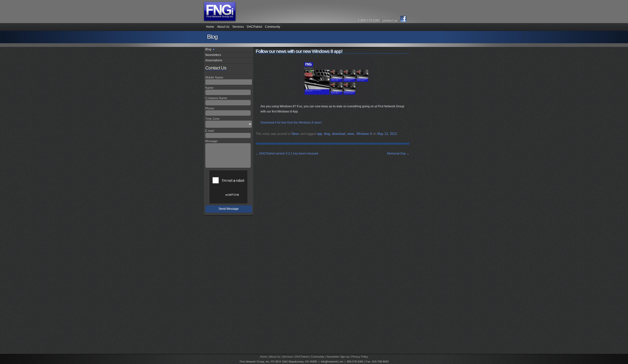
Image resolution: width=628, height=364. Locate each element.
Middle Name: (214, 77)
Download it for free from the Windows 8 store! (291, 122)
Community (272, 26)
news (350, 134)
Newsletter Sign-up (338, 356)
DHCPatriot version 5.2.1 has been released (287, 153)
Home (210, 26)
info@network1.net (332, 361)
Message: (211, 141)
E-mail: (210, 131)
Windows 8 (364, 134)
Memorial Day (398, 153)
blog (327, 134)
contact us (391, 21)
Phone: (210, 108)
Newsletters (213, 55)
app (319, 134)
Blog (208, 49)
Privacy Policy (359, 356)
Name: (209, 88)
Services (238, 26)
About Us (223, 26)
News (295, 134)
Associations (213, 60)
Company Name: (216, 98)
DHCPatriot (254, 26)
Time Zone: (212, 119)
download (338, 134)
